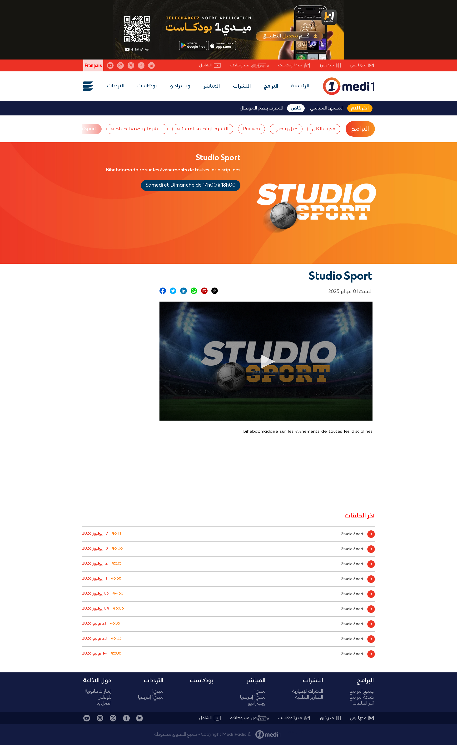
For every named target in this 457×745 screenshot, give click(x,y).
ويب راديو (180, 86)
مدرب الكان (323, 129)
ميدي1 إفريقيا (252, 697)
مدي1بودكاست (290, 65)
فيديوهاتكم (239, 65)
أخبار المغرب (293, 732)
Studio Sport (83, 129)
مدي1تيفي (358, 65)
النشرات (242, 86)
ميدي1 (259, 692)
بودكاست (147, 86)
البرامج (271, 86)
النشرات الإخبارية (307, 692)
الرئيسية (300, 86)
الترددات (115, 86)
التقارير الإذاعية (309, 697)
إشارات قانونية (98, 692)
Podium (251, 129)
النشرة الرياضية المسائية (202, 129)
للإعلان (104, 697)
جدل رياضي (286, 129)
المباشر (212, 86)
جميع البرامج (362, 692)
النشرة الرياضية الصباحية (137, 129)
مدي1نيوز (327, 65)
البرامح (360, 129)
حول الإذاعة (97, 680)
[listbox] (228, 593)
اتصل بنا (103, 703)
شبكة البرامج (362, 697)
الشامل (205, 65)
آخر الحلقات (363, 703)
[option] (228, 533)
